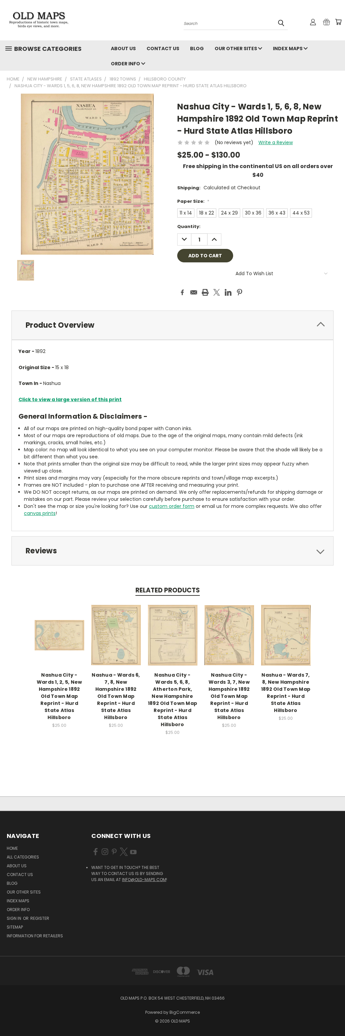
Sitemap (15, 927)
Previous (334, 1015)
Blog (197, 48)
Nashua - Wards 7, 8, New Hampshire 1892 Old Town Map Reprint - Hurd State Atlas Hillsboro (285, 693)
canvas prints (40, 513)
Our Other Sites (236, 48)
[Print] (205, 292)
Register (39, 918)
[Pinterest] (239, 292)
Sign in (14, 918)
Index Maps (288, 48)
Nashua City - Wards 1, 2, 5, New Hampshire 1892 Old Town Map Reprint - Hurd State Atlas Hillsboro (59, 696)
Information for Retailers (35, 936)
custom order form (171, 506)
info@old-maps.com (144, 879)
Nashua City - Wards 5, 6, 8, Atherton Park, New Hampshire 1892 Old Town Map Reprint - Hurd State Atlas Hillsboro (172, 700)
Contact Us (163, 48)
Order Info (126, 63)
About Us (123, 48)
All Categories (23, 857)
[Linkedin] (228, 292)
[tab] (172, 325)
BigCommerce (184, 1012)
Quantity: (188, 226)
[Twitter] (216, 292)
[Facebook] (182, 292)
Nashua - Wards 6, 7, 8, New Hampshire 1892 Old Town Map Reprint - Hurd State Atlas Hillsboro (116, 696)
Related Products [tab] (167, 590)
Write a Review (275, 142)
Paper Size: (193, 201)
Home (12, 848)
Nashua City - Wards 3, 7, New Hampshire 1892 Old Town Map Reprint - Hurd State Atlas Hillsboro (229, 696)
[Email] (193, 292)
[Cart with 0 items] (338, 22)
